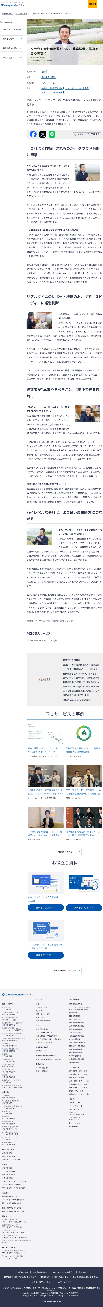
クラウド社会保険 (9, 1123)
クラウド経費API (42, 1071)
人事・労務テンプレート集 (79, 1081)
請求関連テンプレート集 (78, 1071)
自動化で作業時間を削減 (52, 88)
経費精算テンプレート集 (78, 1074)
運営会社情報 (22, 1272)
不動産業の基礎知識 (76, 1059)
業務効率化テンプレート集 (79, 1094)
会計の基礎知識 (75, 1019)
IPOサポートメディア (43, 1051)
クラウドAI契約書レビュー (11, 1171)
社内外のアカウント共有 (52, 92)
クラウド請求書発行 (13, 1040)
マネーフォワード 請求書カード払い (15, 1221)
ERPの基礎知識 (74, 1016)
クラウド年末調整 (8, 1117)
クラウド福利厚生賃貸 (10, 1133)
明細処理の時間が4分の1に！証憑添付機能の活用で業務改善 (83, 750)
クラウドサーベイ (10, 1138)
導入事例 (39, 1011)
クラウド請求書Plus (9, 1045)
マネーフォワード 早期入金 (12, 1226)
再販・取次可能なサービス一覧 (13, 1211)
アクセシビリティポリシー (43, 1282)
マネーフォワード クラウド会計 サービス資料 (45, 898)
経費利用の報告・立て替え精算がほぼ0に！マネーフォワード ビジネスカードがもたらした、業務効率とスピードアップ (46, 791)
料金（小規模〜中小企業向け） (47, 1036)
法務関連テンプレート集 (78, 1084)
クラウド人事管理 (8, 1097)
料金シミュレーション (44, 1042)
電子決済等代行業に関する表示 (86, 1277)
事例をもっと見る (64, 851)
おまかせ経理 (7, 1153)
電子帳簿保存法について (11, 1196)
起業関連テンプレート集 (78, 1087)
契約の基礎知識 (75, 1032)
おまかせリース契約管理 (11, 1160)
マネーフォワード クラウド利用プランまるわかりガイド (45, 946)
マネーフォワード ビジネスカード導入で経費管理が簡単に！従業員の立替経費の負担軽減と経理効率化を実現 (83, 791)
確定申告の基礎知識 (76, 1022)
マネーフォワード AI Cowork (13, 1252)
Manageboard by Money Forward (14, 1236)
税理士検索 (40, 1017)
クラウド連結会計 (8, 1076)
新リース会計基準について (11, 1203)
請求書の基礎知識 (75, 1029)
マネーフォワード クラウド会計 (50, 251)
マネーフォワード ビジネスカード (14, 1181)
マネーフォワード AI (12, 1257)
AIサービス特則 (64, 1282)
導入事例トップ (7, 13)
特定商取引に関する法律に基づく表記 (20, 1277)
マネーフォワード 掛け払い (12, 1086)
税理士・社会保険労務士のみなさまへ (49, 1059)
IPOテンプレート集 (76, 1091)
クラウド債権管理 (11, 1050)
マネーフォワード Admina (11, 1184)
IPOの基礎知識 (74, 1039)
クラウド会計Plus (10, 1014)
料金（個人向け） (42, 1029)
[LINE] (52, 134)
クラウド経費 (7, 1055)
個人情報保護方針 (40, 1272)
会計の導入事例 (21, 13)
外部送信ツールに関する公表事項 (54, 1277)
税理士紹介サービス (43, 1014)
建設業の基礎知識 (75, 1052)
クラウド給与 (7, 1112)
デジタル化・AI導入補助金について (15, 1200)
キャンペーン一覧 (75, 1106)
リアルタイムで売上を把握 (77, 88)
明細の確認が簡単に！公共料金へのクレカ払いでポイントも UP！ (45, 750)
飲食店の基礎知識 (75, 1049)
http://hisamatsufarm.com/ (76, 699)
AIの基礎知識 (74, 1062)
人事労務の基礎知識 (76, 1026)
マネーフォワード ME (77, 1114)
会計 (44, 71)
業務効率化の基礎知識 (77, 1046)
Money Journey (74, 1123)
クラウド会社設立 (8, 1175)
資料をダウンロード (45, 907)
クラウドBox (11, 1081)
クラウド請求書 (13, 1034)
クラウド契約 (7, 1168)
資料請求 (92, 4)
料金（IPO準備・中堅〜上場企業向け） (50, 1039)
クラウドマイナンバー (10, 1128)
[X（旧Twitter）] (42, 134)
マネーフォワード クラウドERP (13, 1188)
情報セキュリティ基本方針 (63, 1272)
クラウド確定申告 (13, 1024)
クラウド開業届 (7, 1178)
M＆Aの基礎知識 (75, 1056)
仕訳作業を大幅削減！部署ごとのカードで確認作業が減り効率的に (83, 833)
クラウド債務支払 (8, 1060)
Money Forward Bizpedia (80, 1008)
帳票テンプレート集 (76, 1077)
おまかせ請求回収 (8, 1156)
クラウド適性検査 (8, 1143)
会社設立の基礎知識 (76, 1036)
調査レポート (74, 1109)
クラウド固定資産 (9, 1066)
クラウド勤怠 (11, 1102)
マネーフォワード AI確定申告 (12, 1029)
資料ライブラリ (75, 1103)
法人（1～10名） (49, 82)
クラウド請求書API (42, 1068)
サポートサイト (41, 1007)
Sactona (16, 1242)
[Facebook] (33, 134)
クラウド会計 (7, 1008)
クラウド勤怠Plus (12, 1107)
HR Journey (73, 1126)
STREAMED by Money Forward (13, 1231)
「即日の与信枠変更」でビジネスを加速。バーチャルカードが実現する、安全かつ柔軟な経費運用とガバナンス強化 (45, 833)
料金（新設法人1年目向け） (46, 1032)
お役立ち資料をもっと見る (65, 970)
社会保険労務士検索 (43, 1021)
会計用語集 (73, 1013)
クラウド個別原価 (9, 1071)
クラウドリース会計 (11, 1019)
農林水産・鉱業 (48, 77)
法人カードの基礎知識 (77, 1042)
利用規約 (82, 1272)
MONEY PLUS (76, 1119)
